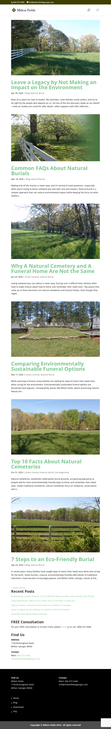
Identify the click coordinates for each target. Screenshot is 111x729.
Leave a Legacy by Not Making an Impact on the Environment (54, 85)
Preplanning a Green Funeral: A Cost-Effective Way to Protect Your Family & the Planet (52, 596)
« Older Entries (18, 587)
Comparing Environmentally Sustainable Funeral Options (48, 366)
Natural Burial (37, 93)
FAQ (15, 711)
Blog (27, 93)
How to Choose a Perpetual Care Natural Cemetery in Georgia (41, 605)
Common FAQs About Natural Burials (49, 171)
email (63, 626)
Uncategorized (62, 472)
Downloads (18, 707)
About (16, 698)
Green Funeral (32, 276)
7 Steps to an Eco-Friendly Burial (52, 559)
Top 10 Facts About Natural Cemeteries (46, 464)
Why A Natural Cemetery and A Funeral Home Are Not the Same (53, 268)
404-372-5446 (18, 2)
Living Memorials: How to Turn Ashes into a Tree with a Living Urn (43, 600)
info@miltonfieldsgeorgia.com (25, 658)
